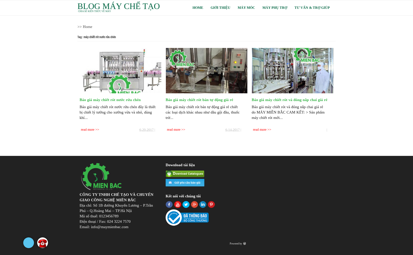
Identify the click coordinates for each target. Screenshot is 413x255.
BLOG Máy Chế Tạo (118, 6)
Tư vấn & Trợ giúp (312, 7)
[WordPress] (245, 243)
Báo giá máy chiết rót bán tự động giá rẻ (199, 100)
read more (88, 129)
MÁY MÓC (246, 7)
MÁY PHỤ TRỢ (274, 7)
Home (198, 7)
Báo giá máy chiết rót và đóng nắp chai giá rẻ (289, 100)
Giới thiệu (220, 7)
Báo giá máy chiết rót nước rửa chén (110, 100)
